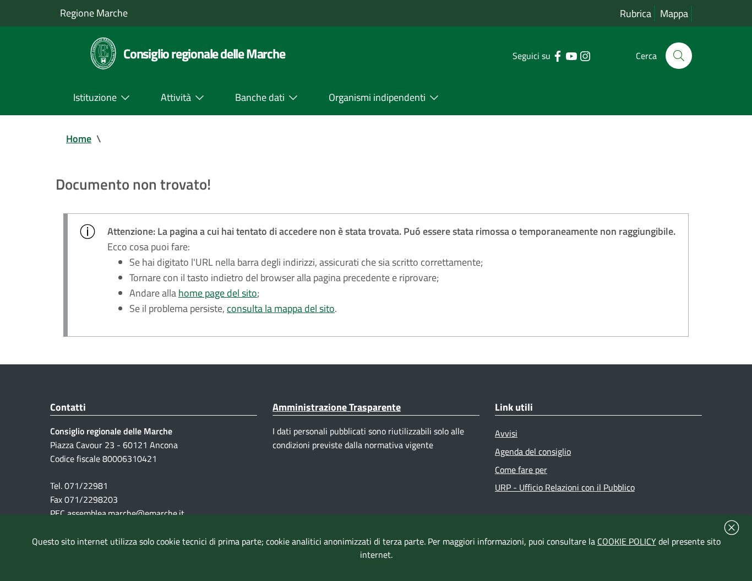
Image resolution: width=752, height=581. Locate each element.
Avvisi (506, 433)
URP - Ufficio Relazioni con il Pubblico (565, 487)
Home (78, 138)
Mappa (674, 13)
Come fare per (521, 469)
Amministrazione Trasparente (337, 407)
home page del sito (217, 293)
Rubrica (635, 13)
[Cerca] (679, 55)
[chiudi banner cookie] (732, 527)
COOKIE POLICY (626, 541)
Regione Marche (94, 13)
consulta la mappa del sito (281, 308)
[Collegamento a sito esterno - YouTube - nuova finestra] (571, 55)
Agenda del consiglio (533, 451)
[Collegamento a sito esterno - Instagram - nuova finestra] (585, 55)
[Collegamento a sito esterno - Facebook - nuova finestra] (557, 55)
